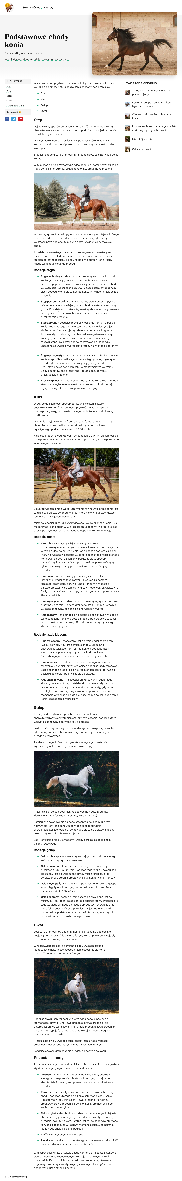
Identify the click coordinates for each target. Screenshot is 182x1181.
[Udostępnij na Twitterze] (13, 119)
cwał (9, 59)
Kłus (8, 91)
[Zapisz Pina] (20, 119)
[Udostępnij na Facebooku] (7, 119)
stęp (68, 59)
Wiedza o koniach (31, 53)
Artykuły (48, 7)
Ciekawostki (12, 53)
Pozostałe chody (15, 105)
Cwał (9, 100)
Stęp (8, 86)
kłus (26, 59)
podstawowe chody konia (47, 59)
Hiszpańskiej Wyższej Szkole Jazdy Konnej (62, 1152)
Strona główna (31, 7)
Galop (9, 96)
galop (18, 59)
